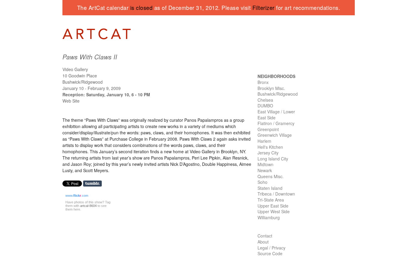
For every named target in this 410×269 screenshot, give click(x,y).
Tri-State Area (271, 200)
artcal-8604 (88, 206)
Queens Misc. (271, 176)
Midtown (265, 164)
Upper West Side (274, 211)
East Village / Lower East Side (276, 115)
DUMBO (265, 106)
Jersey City (268, 153)
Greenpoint (268, 129)
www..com (76, 195)
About (263, 242)
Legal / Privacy (271, 248)
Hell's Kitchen (270, 147)
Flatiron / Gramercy (276, 123)
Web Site (71, 101)
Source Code (270, 253)
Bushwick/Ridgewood (278, 94)
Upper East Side (273, 206)
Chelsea (265, 100)
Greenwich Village (275, 135)
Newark (265, 170)
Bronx (263, 82)
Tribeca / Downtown (276, 194)
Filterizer (263, 7)
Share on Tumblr (94, 184)
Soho (262, 182)
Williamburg (269, 217)
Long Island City (273, 159)
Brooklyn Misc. (271, 88)
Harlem (264, 141)
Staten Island (270, 188)
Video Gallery (75, 69)
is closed (141, 7)
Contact (265, 236)
